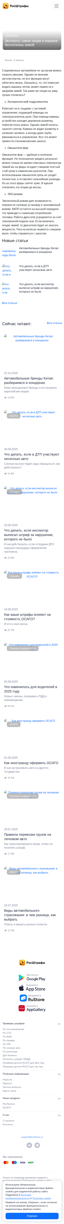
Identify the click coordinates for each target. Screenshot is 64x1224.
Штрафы (14, 491)
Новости (7, 1079)
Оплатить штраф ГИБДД (16, 1059)
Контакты (8, 1124)
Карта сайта (9, 1090)
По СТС (7, 1033)
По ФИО (7, 1036)
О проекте (8, 1120)
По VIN (6, 1044)
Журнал (7, 1083)
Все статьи (9, 303)
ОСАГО (14, 415)
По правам (9, 1040)
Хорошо (32, 1215)
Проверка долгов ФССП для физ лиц (23, 1062)
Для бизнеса (10, 1055)
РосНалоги (9, 1103)
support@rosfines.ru (32, 1137)
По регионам (10, 1051)
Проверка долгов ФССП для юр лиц (23, 1066)
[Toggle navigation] (56, 6)
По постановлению (13, 1029)
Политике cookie (41, 1198)
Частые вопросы (12, 1087)
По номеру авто (11, 1047)
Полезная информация (23, 648)
